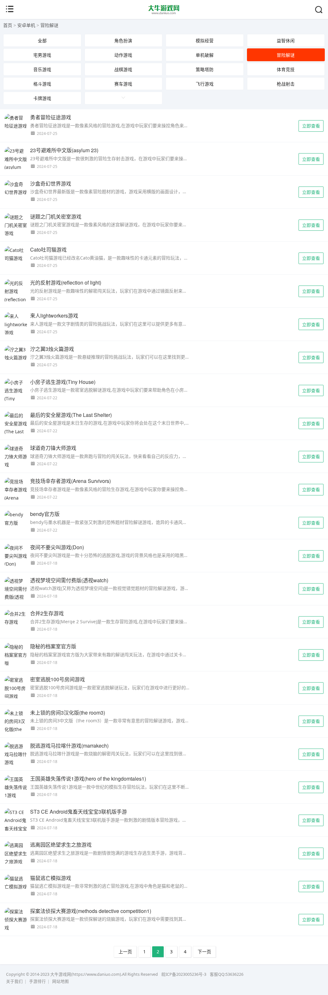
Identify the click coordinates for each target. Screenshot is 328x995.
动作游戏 (123, 55)
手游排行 (37, 981)
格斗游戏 (42, 84)
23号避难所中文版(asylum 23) (64, 150)
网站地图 (60, 981)
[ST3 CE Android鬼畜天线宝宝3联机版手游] (15, 828)
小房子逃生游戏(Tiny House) (62, 382)
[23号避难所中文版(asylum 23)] (15, 163)
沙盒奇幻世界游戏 (50, 183)
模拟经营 (205, 40)
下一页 (204, 952)
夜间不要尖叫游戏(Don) (57, 547)
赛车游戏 (123, 84)
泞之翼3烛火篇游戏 (52, 348)
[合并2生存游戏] (15, 618)
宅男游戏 (42, 55)
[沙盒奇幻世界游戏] (15, 188)
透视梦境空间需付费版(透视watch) (69, 580)
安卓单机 (26, 25)
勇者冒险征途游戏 (50, 117)
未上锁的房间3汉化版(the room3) (67, 712)
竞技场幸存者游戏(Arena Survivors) (70, 481)
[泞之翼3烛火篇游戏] (15, 353)
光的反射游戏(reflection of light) (65, 282)
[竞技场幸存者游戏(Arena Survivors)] (15, 493)
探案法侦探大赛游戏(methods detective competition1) (90, 911)
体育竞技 (286, 69)
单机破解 (205, 55)
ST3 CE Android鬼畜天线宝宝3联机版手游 (78, 811)
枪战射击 (286, 84)
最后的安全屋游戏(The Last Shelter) (71, 415)
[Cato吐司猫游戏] (15, 254)
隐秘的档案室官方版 (53, 646)
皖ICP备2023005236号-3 (183, 974)
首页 (7, 25)
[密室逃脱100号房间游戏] (15, 688)
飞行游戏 (205, 84)
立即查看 (311, 126)
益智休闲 (286, 40)
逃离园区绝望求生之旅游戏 (61, 844)
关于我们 (14, 981)
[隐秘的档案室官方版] (15, 655)
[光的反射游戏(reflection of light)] (15, 295)
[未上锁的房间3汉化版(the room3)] (15, 725)
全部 (42, 40)
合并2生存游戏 (47, 613)
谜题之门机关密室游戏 (55, 216)
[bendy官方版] (15, 518)
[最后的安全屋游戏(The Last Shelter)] (15, 427)
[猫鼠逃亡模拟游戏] (15, 883)
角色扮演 (123, 40)
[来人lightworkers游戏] (15, 324)
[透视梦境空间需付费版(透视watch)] (15, 593)
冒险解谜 (49, 25)
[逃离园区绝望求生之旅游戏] (15, 853)
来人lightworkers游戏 (54, 315)
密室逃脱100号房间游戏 (57, 679)
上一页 (125, 952)
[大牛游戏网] (164, 13)
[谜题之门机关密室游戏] (15, 225)
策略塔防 (205, 69)
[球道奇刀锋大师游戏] (15, 456)
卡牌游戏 (42, 98)
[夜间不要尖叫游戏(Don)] (15, 556)
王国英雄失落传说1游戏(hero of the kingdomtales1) (88, 778)
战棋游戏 (123, 69)
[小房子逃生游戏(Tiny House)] (15, 394)
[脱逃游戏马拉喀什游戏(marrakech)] (15, 758)
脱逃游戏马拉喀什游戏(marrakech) (69, 745)
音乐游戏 (42, 69)
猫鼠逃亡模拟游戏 (50, 878)
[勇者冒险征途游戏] (15, 122)
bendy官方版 (45, 514)
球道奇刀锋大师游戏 (53, 448)
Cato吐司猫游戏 (48, 249)
